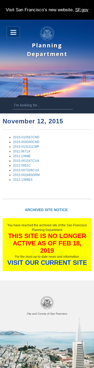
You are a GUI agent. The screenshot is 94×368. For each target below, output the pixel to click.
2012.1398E (22, 156)
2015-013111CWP (26, 147)
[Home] (47, 39)
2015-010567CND (26, 137)
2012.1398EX (23, 180)
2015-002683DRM (26, 175)
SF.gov (82, 9)
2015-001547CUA (26, 161)
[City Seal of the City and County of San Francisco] (47, 308)
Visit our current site (47, 262)
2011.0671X (21, 151)
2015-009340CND (26, 142)
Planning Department (47, 49)
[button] (13, 32)
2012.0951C (22, 165)
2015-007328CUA (26, 170)
